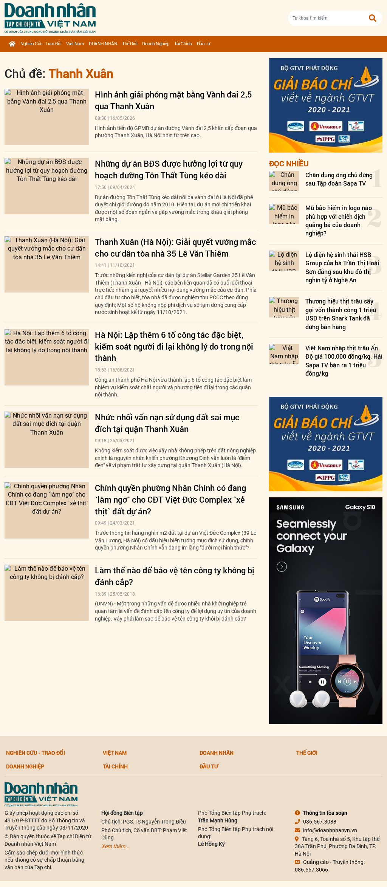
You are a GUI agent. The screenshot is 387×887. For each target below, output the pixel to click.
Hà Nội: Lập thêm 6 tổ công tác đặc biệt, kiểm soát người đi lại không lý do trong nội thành (174, 346)
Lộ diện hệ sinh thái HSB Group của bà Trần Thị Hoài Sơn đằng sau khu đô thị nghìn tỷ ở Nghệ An (342, 267)
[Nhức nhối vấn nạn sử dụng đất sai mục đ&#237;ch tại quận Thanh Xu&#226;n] (47, 440)
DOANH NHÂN (103, 43)
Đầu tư (203, 43)
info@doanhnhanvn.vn (330, 830)
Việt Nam (75, 43)
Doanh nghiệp (155, 43)
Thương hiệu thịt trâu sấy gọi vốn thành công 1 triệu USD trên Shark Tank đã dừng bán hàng (340, 313)
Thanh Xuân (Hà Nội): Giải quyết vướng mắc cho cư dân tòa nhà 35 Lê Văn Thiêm (175, 247)
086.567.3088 (319, 822)
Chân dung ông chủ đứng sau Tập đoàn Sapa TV (339, 179)
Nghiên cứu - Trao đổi (41, 43)
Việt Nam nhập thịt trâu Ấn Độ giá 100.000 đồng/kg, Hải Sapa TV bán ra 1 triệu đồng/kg (343, 360)
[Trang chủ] (12, 44)
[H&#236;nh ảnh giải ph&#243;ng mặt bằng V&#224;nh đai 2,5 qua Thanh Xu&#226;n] (47, 117)
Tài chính (183, 43)
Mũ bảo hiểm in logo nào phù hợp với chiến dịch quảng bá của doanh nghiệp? (338, 220)
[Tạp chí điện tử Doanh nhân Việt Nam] (50, 16)
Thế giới (129, 43)
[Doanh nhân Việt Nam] (41, 794)
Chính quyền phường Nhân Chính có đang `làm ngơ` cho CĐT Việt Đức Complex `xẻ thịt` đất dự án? (170, 499)
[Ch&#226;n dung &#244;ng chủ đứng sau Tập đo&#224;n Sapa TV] (284, 181)
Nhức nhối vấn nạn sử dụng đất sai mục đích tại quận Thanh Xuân (167, 423)
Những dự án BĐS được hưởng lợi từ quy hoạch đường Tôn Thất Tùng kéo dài (169, 169)
